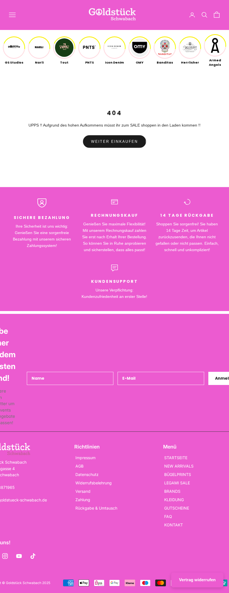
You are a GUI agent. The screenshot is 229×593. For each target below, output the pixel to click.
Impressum (85, 457)
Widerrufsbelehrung (93, 482)
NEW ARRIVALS (179, 466)
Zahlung (82, 499)
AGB (79, 466)
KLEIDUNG (174, 499)
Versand (82, 491)
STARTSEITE (175, 457)
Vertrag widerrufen (197, 579)
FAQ (168, 516)
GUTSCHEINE (176, 508)
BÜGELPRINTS (177, 474)
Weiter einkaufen (114, 141)
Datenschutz (87, 474)
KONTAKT (173, 524)
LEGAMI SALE (177, 482)
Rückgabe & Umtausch (96, 508)
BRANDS (172, 491)
